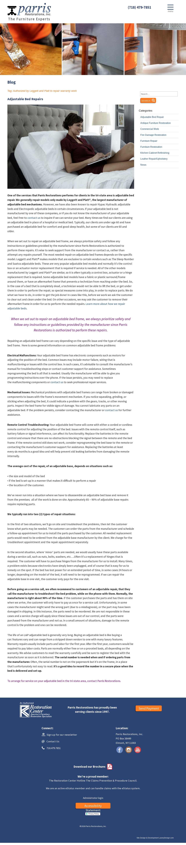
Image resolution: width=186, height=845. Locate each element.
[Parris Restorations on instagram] (128, 750)
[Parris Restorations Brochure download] (109, 766)
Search (149, 101)
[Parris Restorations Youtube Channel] (137, 750)
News (143, 165)
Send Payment (149, 708)
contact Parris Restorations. (104, 681)
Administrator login (93, 798)
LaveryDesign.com (166, 838)
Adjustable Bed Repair (152, 117)
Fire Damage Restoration (153, 135)
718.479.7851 (53, 748)
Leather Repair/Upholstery (154, 159)
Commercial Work (149, 129)
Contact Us (52, 741)
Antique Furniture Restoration (155, 123)
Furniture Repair (148, 141)
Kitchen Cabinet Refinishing (154, 153)
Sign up (61, 734)
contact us (33, 217)
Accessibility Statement (93, 806)
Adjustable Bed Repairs (25, 99)
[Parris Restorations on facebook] (119, 750)
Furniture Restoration (151, 147)
